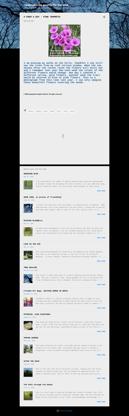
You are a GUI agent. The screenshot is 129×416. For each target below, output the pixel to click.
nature (45, 111)
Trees (65, 111)
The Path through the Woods (38, 385)
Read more (101, 191)
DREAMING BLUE (31, 174)
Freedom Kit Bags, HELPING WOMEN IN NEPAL (46, 291)
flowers (31, 111)
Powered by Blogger (66, 411)
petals (52, 111)
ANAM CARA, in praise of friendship (42, 197)
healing (38, 111)
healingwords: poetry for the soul (46, 4)
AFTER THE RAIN (31, 361)
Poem (59, 111)
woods (72, 111)
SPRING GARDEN (31, 338)
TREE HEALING (30, 267)
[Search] (108, 5)
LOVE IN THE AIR (32, 244)
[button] (104, 17)
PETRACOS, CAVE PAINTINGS (37, 314)
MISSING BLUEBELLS (33, 221)
